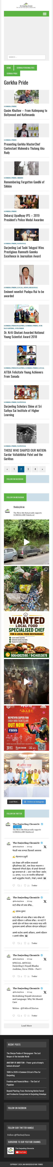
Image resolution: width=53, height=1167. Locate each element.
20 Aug (29, 847)
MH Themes (39, 1164)
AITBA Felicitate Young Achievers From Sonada (23, 374)
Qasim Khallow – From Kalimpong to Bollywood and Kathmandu (25, 112)
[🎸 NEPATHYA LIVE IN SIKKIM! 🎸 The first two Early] (26, 728)
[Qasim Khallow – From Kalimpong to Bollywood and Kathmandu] (26, 101)
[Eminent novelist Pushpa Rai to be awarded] (26, 282)
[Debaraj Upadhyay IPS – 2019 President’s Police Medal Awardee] (26, 206)
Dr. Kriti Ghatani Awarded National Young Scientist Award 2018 (24, 334)
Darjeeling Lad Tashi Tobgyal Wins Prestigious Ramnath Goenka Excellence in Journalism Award (24, 251)
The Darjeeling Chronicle (26, 842)
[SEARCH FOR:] (26, 56)
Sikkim (20, 178)
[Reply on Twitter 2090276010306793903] (14, 977)
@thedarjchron (18, 847)
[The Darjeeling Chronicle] (26, 5)
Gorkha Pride (10, 106)
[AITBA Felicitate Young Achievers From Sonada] (26, 363)
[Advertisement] (26, 36)
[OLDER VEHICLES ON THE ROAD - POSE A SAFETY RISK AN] (26, 542)
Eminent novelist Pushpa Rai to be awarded (24, 293)
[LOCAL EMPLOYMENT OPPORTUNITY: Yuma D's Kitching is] (26, 635)
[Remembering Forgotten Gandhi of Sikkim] (26, 173)
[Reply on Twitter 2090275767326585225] (14, 1016)
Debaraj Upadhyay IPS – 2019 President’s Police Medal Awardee (24, 217)
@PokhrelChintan (29, 1008)
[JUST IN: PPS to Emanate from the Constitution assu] (26, 774)
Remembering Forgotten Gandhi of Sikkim (24, 184)
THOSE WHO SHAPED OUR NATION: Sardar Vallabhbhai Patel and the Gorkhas (25, 454)
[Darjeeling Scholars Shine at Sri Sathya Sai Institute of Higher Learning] (26, 397)
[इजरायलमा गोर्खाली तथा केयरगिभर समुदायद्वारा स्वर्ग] (26, 681)
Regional (33, 287)
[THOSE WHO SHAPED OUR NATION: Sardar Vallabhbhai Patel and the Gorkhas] (26, 441)
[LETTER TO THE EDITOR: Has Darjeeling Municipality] (26, 588)
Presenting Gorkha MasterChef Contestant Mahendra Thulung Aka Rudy (24, 148)
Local (20, 287)
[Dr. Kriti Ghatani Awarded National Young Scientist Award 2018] (26, 321)
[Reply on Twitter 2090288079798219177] (14, 943)
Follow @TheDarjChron (18, 1134)
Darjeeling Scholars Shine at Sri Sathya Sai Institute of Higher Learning (23, 410)
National (21, 243)
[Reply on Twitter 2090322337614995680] (14, 886)
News (26, 287)
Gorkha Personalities (25, 67)
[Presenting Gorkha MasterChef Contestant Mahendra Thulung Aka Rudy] (26, 135)
